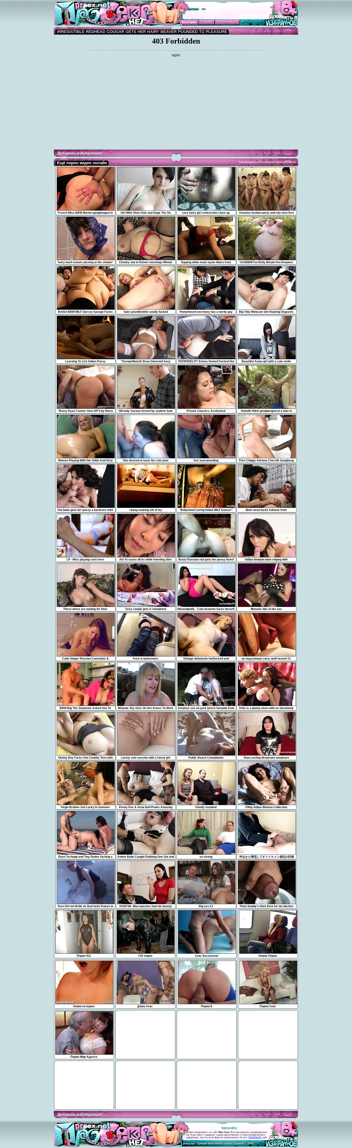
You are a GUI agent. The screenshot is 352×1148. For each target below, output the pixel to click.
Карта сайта (229, 1127)
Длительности (286, 162)
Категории (189, 22)
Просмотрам (266, 162)
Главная (206, 22)
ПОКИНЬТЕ (254, 1137)
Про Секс (192, 9)
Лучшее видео (227, 22)
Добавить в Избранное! (80, 153)
